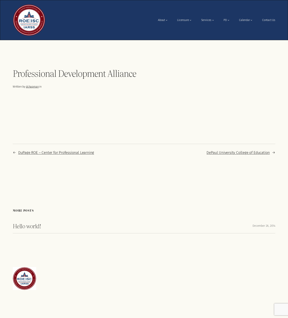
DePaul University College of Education (238, 152)
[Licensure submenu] (190, 20)
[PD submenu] (228, 20)
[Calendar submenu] (251, 20)
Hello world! (27, 225)
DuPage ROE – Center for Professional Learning (56, 152)
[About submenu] (167, 20)
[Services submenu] (213, 20)
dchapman (32, 86)
